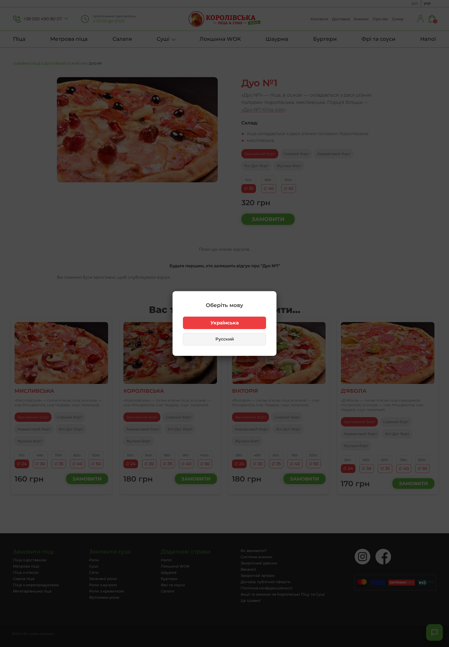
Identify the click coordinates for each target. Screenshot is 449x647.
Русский (224, 339)
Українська (224, 323)
